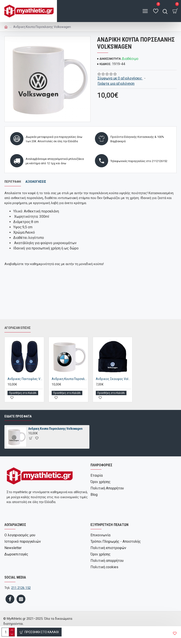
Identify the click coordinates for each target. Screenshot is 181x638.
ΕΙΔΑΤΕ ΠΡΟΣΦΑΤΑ (18, 416)
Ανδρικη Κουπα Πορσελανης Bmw (69, 379)
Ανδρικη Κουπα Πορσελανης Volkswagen (55, 428)
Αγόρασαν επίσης (17, 328)
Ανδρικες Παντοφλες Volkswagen (25, 379)
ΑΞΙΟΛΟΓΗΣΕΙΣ (35, 182)
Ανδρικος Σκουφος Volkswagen (113, 379)
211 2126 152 (21, 588)
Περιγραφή (12, 182)
